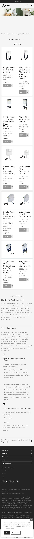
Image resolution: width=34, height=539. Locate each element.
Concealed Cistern (8, 328)
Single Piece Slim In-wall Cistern (8, 70)
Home (3, 33)
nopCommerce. (5, 491)
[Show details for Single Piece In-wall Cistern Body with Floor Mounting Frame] (9, 249)
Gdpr (3, 476)
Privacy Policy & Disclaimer (8, 467)
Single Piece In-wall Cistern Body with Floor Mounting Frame (9, 267)
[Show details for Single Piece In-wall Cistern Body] (25, 199)
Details (7, 85)
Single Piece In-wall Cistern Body (25, 214)
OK (6, 532)
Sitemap (4, 473)
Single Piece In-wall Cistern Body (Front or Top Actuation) (9, 217)
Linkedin (13, 481)
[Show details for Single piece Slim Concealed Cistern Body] (9, 154)
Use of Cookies (5, 470)
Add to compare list (12, 85)
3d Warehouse (17, 481)
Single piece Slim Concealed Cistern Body (9, 170)
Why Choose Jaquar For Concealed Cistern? (15, 441)
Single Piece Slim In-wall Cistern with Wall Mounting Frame (24, 73)
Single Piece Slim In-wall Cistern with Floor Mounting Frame (8, 122)
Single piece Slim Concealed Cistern (24, 170)
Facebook (3, 481)
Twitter (10, 481)
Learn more (16, 532)
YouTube (6, 481)
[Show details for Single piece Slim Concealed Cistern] (25, 154)
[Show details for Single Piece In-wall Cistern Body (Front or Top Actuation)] (9, 199)
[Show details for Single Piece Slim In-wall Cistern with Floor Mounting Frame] (9, 104)
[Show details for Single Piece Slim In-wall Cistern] (9, 55)
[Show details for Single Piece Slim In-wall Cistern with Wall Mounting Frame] (25, 55)
